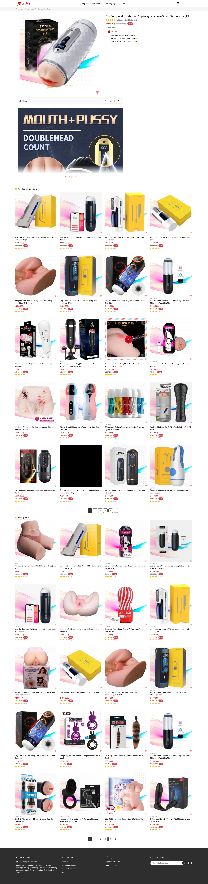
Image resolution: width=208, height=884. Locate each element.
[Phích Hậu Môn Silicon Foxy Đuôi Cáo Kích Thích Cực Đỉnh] (126, 731)
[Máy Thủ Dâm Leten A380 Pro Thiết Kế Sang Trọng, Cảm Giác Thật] (35, 213)
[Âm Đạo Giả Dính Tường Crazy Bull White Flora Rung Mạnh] (35, 339)
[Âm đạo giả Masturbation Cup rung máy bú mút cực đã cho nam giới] (59, 54)
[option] (59, 54)
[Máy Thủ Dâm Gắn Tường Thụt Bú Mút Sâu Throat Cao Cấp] (126, 276)
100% (112, 101)
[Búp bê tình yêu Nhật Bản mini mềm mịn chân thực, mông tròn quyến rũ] (35, 668)
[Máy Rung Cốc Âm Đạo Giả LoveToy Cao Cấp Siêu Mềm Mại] (171, 339)
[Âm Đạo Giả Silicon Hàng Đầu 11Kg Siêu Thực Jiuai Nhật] (35, 541)
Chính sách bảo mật (68, 869)
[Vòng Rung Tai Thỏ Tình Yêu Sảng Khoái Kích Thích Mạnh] (81, 731)
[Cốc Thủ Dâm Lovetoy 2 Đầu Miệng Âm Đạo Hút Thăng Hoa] (35, 794)
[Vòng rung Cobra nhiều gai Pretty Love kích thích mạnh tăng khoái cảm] (81, 794)
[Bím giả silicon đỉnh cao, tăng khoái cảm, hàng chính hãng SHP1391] (35, 276)
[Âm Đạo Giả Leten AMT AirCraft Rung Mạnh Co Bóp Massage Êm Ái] (171, 466)
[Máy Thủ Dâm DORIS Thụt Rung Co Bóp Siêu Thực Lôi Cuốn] (126, 466)
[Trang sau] (116, 510)
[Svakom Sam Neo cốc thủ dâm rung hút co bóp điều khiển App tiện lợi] (171, 541)
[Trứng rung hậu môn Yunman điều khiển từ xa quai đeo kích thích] (171, 794)
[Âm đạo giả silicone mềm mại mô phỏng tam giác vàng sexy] (81, 604)
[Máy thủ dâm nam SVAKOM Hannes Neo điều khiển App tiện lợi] (81, 213)
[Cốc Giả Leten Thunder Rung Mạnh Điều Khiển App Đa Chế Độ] (35, 466)
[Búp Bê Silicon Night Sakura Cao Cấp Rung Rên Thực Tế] (126, 794)
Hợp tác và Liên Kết (113, 862)
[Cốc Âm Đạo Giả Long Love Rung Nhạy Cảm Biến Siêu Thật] (81, 402)
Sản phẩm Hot (111, 865)
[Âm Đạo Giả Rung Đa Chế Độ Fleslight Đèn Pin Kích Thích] (171, 402)
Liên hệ (63, 872)
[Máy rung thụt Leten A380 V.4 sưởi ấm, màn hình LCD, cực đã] (126, 213)
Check (186, 863)
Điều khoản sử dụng (68, 865)
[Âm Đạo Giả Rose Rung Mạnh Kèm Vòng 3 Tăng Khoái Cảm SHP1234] (126, 339)
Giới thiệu (64, 862)
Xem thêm (69, 177)
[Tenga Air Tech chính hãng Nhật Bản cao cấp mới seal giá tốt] (126, 604)
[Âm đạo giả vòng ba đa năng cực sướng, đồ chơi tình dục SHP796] (35, 402)
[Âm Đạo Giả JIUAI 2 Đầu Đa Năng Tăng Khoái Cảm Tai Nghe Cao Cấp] (81, 466)
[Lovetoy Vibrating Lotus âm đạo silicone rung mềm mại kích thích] (126, 541)
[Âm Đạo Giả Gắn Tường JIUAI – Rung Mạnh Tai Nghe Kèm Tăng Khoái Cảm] (81, 339)
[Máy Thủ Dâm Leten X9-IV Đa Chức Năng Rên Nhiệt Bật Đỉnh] (81, 276)
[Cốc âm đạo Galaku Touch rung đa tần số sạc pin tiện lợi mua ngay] (126, 402)
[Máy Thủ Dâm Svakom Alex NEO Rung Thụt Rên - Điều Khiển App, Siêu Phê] (171, 276)
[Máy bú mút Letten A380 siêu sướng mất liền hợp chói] (171, 213)
